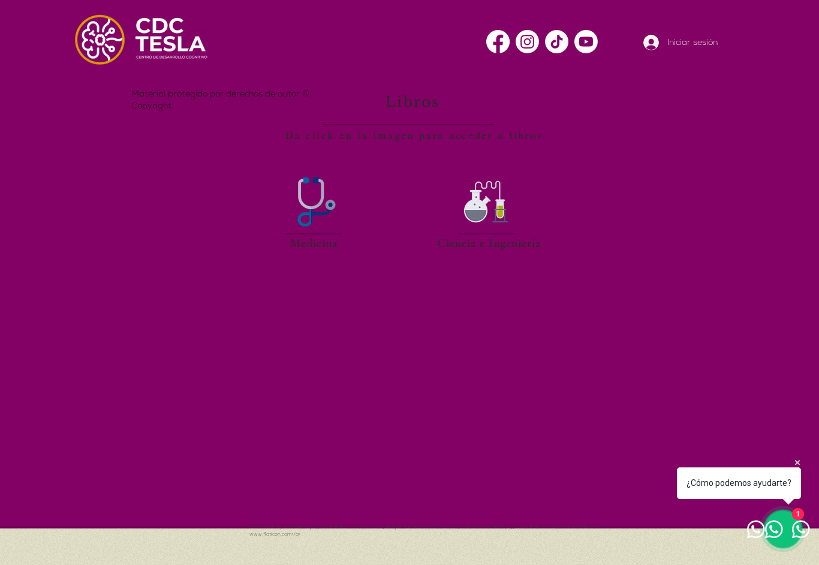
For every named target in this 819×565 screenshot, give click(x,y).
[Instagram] (527, 41)
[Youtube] (586, 41)
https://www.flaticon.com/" (530, 527)
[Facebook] (498, 41)
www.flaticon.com (270, 534)
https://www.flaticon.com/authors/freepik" (353, 527)
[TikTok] (556, 41)
